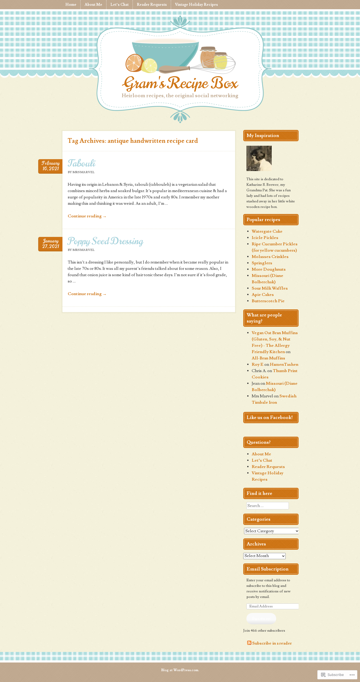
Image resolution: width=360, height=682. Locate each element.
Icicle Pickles (265, 237)
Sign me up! (261, 618)
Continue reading (87, 216)
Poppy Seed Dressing (105, 241)
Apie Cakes (263, 294)
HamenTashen (284, 364)
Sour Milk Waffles (270, 288)
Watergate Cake (267, 231)
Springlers (262, 263)
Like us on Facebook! (270, 418)
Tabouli (81, 163)
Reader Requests (152, 4)
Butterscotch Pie (268, 301)
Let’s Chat (119, 4)
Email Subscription (268, 569)
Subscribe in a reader (272, 643)
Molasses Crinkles (270, 256)
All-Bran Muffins (268, 358)
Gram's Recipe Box (180, 83)
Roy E (258, 364)
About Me (93, 4)
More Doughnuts (269, 269)
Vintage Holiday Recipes (196, 4)
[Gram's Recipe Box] (180, 57)
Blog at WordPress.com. (180, 670)
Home (70, 4)
